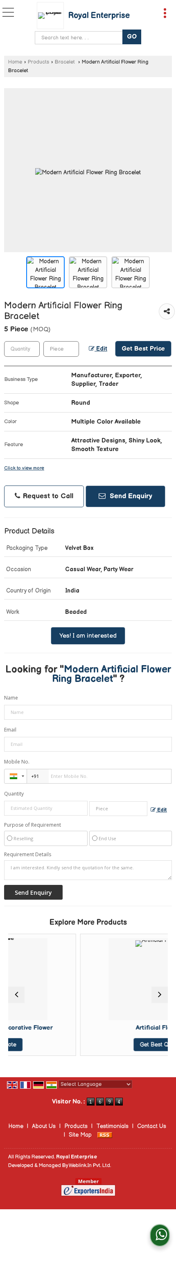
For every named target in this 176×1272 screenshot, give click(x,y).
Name (11, 697)
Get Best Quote (128, 1044)
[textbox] (80, 37)
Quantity (14, 793)
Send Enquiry (130, 496)
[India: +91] (15, 776)
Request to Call (47, 496)
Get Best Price (143, 349)
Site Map (80, 1134)
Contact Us (151, 1126)
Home (15, 62)
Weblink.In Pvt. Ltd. (90, 1166)
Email (10, 729)
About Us (44, 1126)
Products (38, 62)
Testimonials (112, 1126)
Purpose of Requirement (32, 825)
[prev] (16, 995)
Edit (101, 349)
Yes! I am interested (88, 636)
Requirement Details (27, 854)
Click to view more (24, 468)
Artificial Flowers (127, 1028)
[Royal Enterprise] (52, 15)
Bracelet (65, 62)
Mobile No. (16, 761)
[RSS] (104, 1134)
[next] (159, 995)
